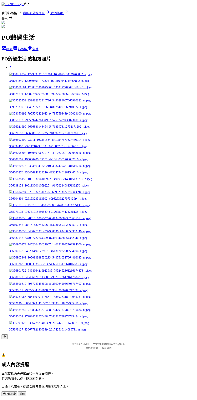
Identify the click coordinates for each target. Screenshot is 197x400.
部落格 (23, 49)
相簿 (9, 49)
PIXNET (84, 344)
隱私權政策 (91, 347)
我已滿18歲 (9, 393)
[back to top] (5, 336)
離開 (22, 393)
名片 (35, 49)
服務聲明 (107, 347)
